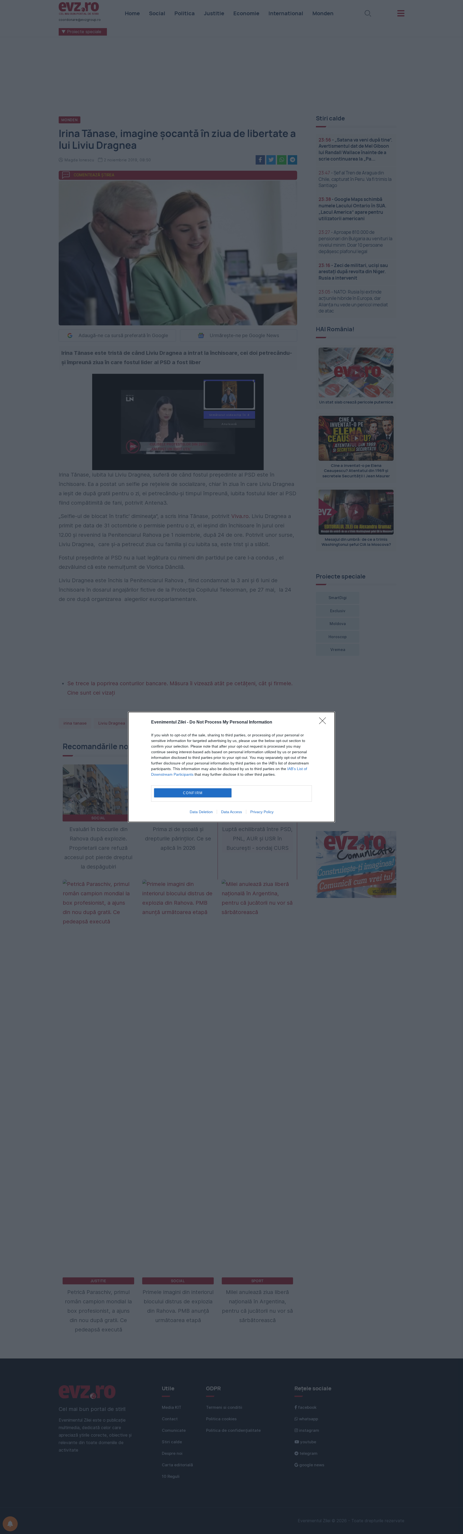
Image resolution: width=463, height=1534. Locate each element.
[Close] (324, 722)
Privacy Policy (262, 812)
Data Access (231, 812)
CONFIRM (193, 793)
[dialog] (231, 767)
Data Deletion (201, 812)
